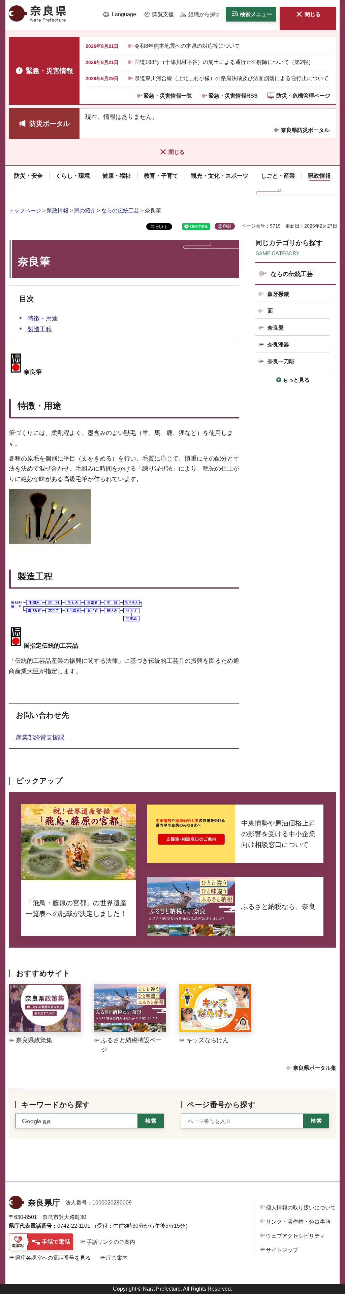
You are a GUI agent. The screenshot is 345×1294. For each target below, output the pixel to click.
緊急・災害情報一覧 (168, 96)
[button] (119, 14)
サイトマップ (282, 1250)
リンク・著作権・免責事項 (298, 1222)
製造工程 (40, 329)
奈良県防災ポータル (305, 130)
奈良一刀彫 (281, 361)
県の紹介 (85, 210)
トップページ (25, 210)
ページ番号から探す (221, 1104)
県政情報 (57, 210)
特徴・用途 (43, 318)
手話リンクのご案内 (111, 1242)
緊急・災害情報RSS (233, 96)
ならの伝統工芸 (120, 210)
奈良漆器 (278, 344)
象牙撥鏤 (278, 294)
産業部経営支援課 (43, 737)
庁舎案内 (117, 1258)
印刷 (227, 226)
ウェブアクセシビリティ (295, 1236)
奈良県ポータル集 (314, 1068)
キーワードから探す (55, 1104)
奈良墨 (276, 328)
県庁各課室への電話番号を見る (53, 1258)
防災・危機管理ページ (303, 96)
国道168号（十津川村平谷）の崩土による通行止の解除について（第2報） (224, 62)
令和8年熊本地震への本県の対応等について (187, 46)
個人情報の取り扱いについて (301, 1208)
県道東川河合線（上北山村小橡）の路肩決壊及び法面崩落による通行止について (231, 78)
